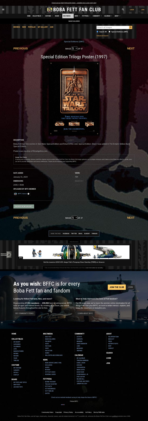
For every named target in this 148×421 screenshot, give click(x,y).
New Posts (17, 384)
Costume (48, 16)
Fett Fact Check (50, 372)
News (76, 16)
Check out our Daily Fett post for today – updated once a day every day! (74, 3)
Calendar (107, 16)
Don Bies (79, 365)
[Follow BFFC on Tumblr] (74, 406)
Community (96, 16)
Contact (111, 348)
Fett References (50, 389)
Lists (15, 349)
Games (47, 353)
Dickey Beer (80, 372)
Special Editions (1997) (119, 32)
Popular (31, 27)
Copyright (58, 412)
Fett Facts (48, 386)
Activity (79, 337)
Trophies (79, 350)
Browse (16, 27)
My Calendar (81, 358)
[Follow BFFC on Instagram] (66, 406)
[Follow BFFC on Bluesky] (85, 406)
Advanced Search (102, 36)
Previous (20, 48)
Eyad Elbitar (81, 376)
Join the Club (117, 287)
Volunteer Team (113, 337)
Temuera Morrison (82, 360)
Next (131, 48)
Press (110, 341)
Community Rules (47, 412)
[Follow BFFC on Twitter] (70, 406)
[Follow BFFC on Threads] (81, 406)
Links (78, 346)
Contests (80, 339)
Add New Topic (18, 387)
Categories (17, 344)
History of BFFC (113, 343)
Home (29, 16)
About (117, 16)
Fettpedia (85, 16)
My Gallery (43, 27)
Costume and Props (83, 381)
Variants (16, 370)
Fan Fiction (48, 350)
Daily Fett (48, 337)
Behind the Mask (50, 382)
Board (57, 16)
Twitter (74, 233)
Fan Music (48, 341)
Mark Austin (81, 370)
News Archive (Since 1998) (53, 363)
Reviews (16, 356)
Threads (94, 233)
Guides (47, 367)
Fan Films (48, 346)
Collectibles (36, 16)
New (24, 27)
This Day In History (51, 384)
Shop (109, 346)
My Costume (17, 368)
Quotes (47, 393)
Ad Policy (88, 412)
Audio (47, 343)
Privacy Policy (68, 412)
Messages (80, 348)
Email (80, 233)
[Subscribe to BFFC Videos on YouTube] (78, 406)
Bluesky (87, 233)
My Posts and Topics (20, 382)
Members (79, 341)
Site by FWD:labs (99, 412)
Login (132, 10)
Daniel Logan (81, 363)
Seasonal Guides (50, 374)
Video (47, 348)
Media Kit (111, 339)
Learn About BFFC (85, 313)
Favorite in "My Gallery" (23, 206)
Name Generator (82, 343)
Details (16, 372)
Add (51, 27)
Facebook (66, 233)
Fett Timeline (49, 391)
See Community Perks (24, 313)
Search (109, 353)
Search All (103, 32)
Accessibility (79, 412)
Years (15, 358)
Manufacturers (18, 351)
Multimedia (67, 16)
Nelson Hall (81, 379)
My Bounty (17, 342)
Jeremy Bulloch (82, 383)
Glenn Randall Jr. (82, 374)
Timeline (16, 360)
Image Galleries (50, 339)
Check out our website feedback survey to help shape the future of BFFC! (74, 397)
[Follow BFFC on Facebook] (63, 406)
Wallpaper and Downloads (53, 355)
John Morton (81, 367)
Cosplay (16, 375)
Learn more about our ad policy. (94, 267)
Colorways (17, 346)
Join (142, 10)
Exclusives (48, 365)
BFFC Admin (22, 194)
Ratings (16, 353)
